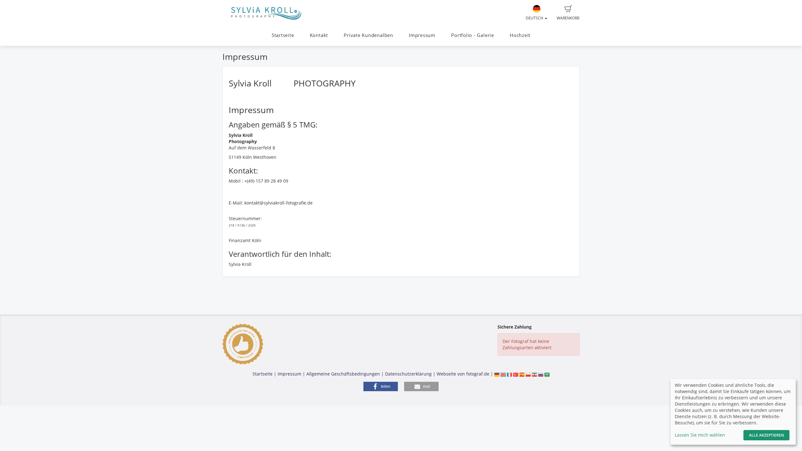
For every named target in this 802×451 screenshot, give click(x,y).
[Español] (521, 374)
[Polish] (528, 374)
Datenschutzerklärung (408, 374)
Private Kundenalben (368, 35)
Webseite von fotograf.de (463, 374)
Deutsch (535, 18)
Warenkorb (568, 18)
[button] (380, 386)
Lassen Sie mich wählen (700, 435)
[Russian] (540, 374)
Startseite (283, 35)
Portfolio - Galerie (472, 35)
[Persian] (534, 374)
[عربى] (546, 374)
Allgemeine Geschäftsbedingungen (343, 374)
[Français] (509, 374)
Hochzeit (520, 35)
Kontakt (319, 35)
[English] (503, 374)
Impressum (422, 35)
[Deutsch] (496, 374)
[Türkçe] (515, 374)
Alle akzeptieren (766, 435)
